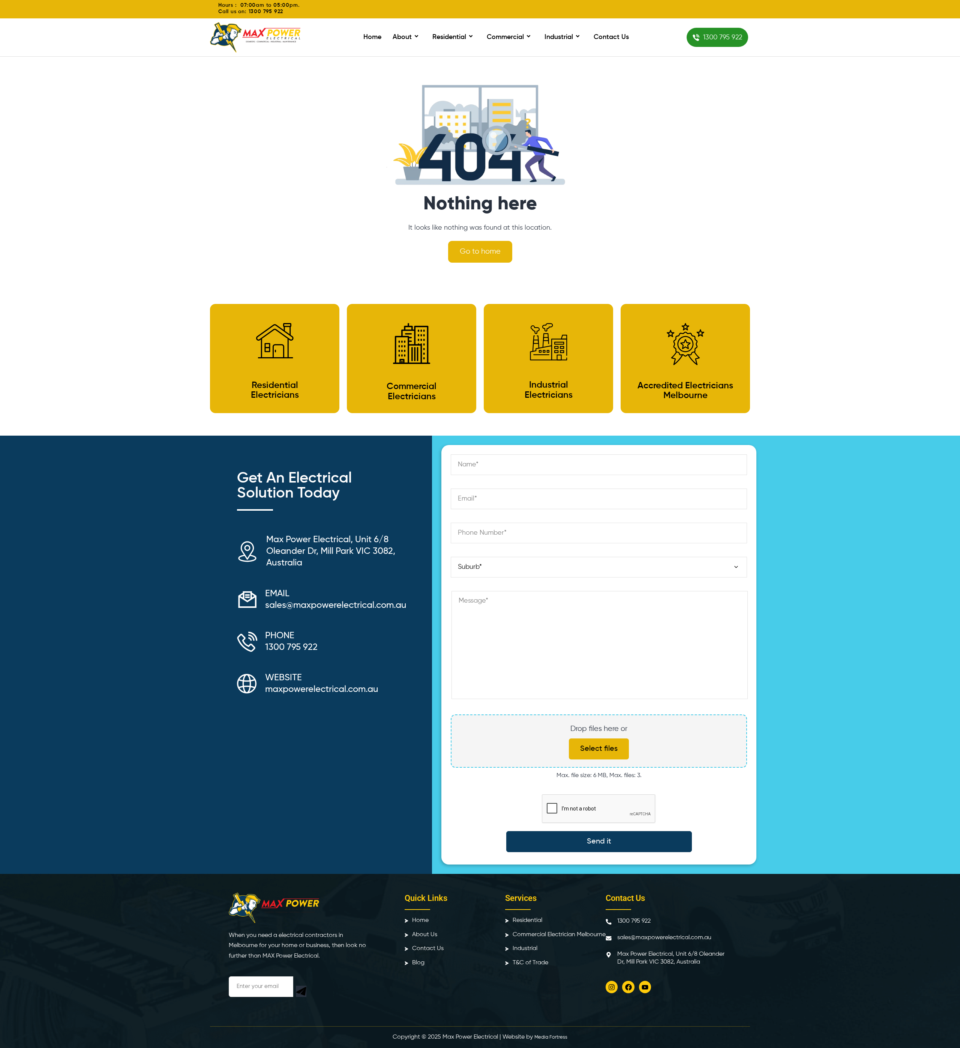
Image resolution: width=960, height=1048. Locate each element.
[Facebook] (628, 987)
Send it (599, 841)
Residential (449, 37)
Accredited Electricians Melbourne (685, 390)
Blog (418, 963)
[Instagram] (612, 987)
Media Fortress (550, 1037)
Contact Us (611, 37)
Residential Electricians (275, 390)
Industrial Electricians (549, 389)
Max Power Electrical (470, 1037)
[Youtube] (645, 987)
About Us (424, 935)
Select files (599, 749)
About (402, 37)
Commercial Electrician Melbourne (559, 935)
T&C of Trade (530, 963)
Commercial (505, 37)
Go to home (480, 252)
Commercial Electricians (411, 391)
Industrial (558, 37)
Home (372, 37)
